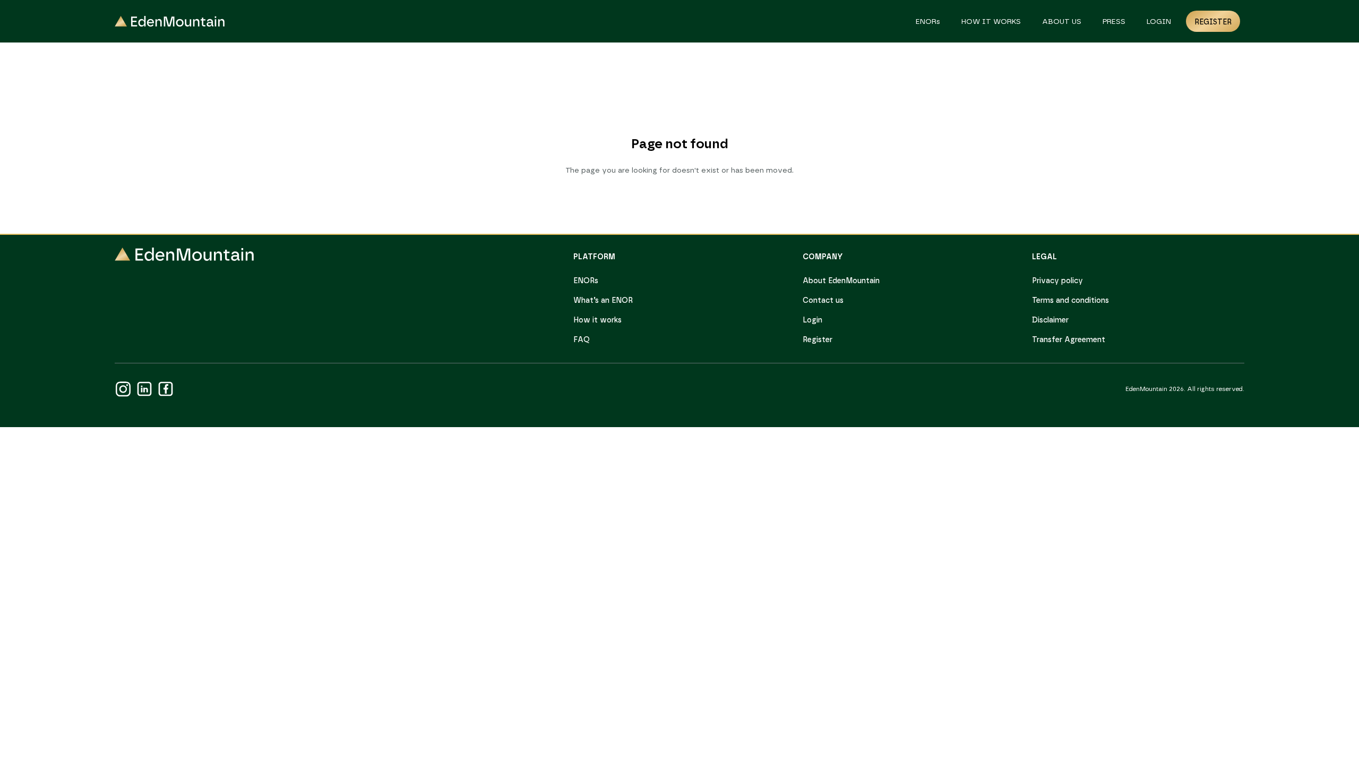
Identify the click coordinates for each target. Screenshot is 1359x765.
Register (1213, 22)
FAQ (581, 340)
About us (1061, 22)
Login (1159, 22)
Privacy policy (1057, 281)
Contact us (823, 300)
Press (1114, 22)
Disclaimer (1050, 320)
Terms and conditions (1070, 300)
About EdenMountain (841, 281)
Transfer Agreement (1068, 340)
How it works (991, 22)
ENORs (928, 22)
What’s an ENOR (603, 300)
